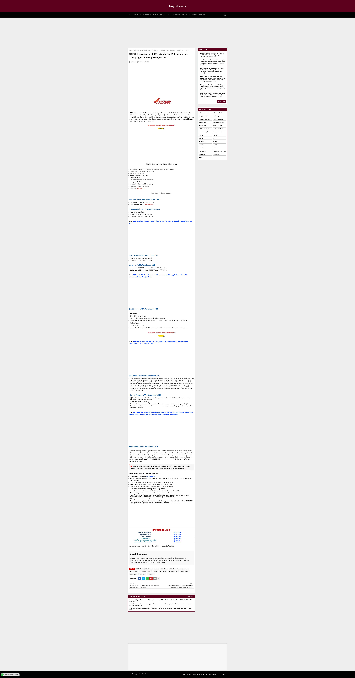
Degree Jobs (133, 574)
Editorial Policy (203, 674)
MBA (215, 141)
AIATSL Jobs (164, 569)
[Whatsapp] (147, 578)
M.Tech (216, 135)
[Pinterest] (151, 578)
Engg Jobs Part (204, 116)
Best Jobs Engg (204, 113)
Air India (185, 569)
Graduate (203, 151)
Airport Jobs (163, 571)
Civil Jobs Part (218, 113)
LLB (215, 148)
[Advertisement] (177, 32)
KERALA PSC (193, 15)
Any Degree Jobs (173, 571)
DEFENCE (184, 15)
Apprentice (203, 154)
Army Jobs (203, 125)
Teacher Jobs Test (205, 119)
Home (130, 15)
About (189, 674)
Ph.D (201, 157)
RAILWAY (166, 15)
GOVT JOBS (137, 15)
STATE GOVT (147, 15)
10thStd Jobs (139, 569)
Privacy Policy (221, 674)
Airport (155, 571)
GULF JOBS (201, 15)
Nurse (215, 145)
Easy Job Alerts (177, 6)
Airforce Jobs (203, 122)
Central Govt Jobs (185, 571)
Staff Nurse (203, 148)
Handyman (136, 50)
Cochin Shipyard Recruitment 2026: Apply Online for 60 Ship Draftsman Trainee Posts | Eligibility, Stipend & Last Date (160, 600)
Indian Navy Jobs (219, 122)
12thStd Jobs (148, 569)
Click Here (177, 532)
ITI (214, 138)
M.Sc (201, 135)
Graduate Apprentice (220, 151)
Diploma (202, 141)
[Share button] (158, 578)
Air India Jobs (133, 571)
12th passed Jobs (204, 129)
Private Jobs (217, 116)
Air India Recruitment (145, 571)
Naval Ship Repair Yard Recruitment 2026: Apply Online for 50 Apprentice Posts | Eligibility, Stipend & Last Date (160, 609)
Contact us (195, 674)
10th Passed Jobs (218, 129)
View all (190, 596)
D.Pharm (216, 154)
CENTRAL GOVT (157, 15)
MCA (201, 138)
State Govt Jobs (204, 132)
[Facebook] (139, 578)
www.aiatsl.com (151, 476)
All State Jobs (217, 132)
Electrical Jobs (218, 125)
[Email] (155, 578)
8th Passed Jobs (218, 119)
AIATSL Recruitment (175, 569)
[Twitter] (143, 578)
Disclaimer (212, 674)
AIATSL (156, 569)
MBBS (201, 145)
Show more (221, 101)
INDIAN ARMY (175, 15)
